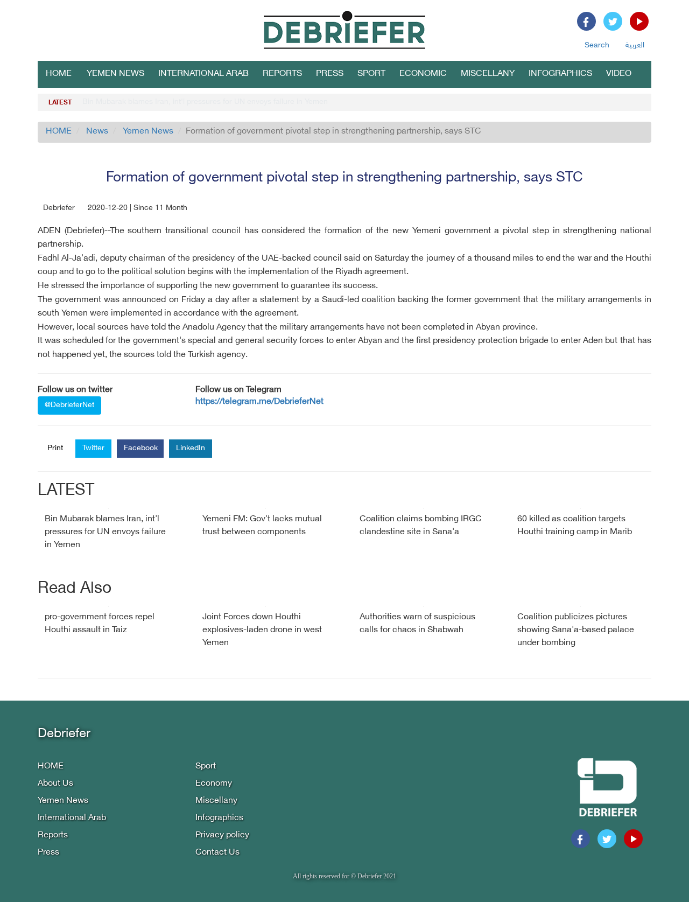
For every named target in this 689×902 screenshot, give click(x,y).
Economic (423, 74)
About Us (55, 784)
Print (55, 448)
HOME (59, 74)
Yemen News (115, 74)
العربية (634, 45)
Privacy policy (222, 835)
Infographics (560, 74)
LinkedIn (190, 448)
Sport (371, 74)
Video (618, 74)
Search (597, 45)
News (97, 132)
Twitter (93, 448)
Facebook (141, 448)
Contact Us (217, 853)
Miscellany (488, 74)
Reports (282, 74)
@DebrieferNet (69, 405)
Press (329, 74)
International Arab (203, 74)
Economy (213, 784)
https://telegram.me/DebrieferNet (259, 402)
